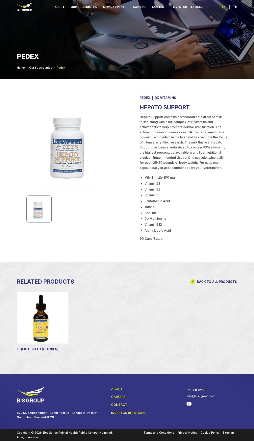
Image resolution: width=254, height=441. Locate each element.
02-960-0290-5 (197, 390)
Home (21, 67)
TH (235, 6)
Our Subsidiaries (40, 67)
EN (224, 6)
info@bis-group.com (201, 396)
